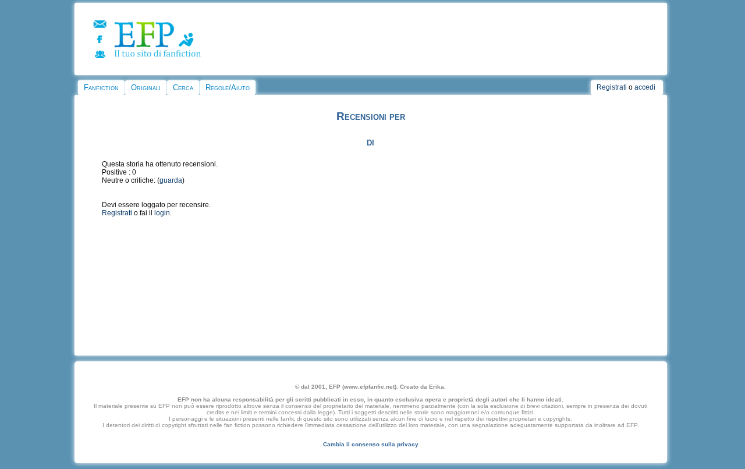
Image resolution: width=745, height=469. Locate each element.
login (162, 213)
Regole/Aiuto (227, 87)
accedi (644, 87)
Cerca (183, 87)
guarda (170, 180)
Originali (146, 87)
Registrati (612, 87)
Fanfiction (101, 87)
